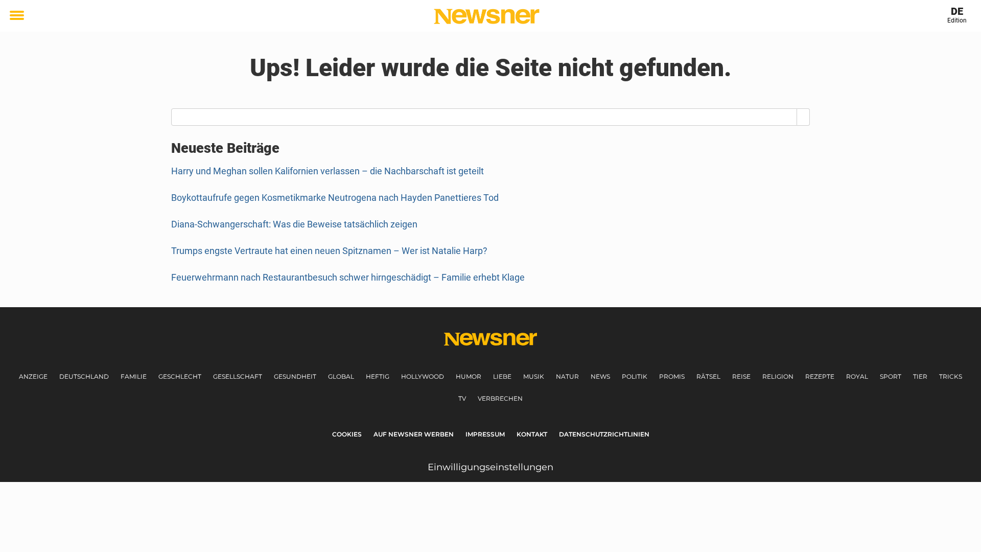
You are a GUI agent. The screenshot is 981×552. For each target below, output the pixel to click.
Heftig (377, 376)
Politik (634, 376)
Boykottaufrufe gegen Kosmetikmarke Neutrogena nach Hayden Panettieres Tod (335, 197)
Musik (533, 376)
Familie (134, 376)
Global (341, 376)
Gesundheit (295, 376)
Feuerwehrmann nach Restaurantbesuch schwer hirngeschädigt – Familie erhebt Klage (348, 277)
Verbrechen (500, 398)
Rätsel (708, 376)
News (600, 376)
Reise (741, 376)
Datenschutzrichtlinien (604, 434)
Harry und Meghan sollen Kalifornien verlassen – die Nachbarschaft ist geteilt (327, 171)
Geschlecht (179, 376)
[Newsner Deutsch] (486, 16)
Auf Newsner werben (413, 434)
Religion (777, 376)
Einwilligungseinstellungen (490, 467)
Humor (468, 376)
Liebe (502, 376)
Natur (567, 376)
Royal (857, 376)
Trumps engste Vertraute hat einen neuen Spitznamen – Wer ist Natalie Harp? (329, 250)
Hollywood (422, 376)
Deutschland (84, 376)
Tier (920, 376)
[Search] (803, 117)
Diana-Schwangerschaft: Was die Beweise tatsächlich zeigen (294, 224)
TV (462, 398)
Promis (672, 376)
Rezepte (819, 376)
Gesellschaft (237, 376)
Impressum (485, 434)
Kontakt (532, 434)
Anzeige (33, 376)
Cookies (347, 434)
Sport (890, 376)
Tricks (950, 376)
